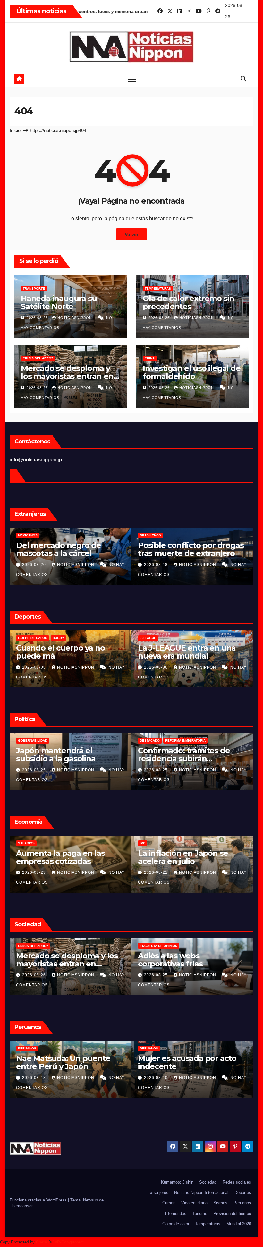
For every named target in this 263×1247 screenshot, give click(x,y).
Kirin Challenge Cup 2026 (163, 638)
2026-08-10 (34, 1077)
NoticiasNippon (75, 318)
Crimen (168, 1203)
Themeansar (21, 1205)
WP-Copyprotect (68, 1242)
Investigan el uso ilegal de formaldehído (192, 372)
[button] (243, 79)
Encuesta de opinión (36, 946)
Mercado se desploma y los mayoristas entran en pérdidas (67, 376)
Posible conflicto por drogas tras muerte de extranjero (69, 549)
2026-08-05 (156, 667)
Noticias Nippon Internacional (201, 1192)
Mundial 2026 (238, 1223)
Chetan (42, 1242)
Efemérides (175, 1213)
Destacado (28, 740)
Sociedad (207, 1182)
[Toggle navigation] (132, 79)
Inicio (15, 130)
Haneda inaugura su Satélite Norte (59, 302)
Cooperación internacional (188, 740)
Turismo (199, 1213)
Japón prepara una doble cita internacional (185, 652)
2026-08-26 (38, 318)
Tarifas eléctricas (157, 843)
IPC (20, 843)
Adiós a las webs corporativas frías (48, 959)
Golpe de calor (175, 1223)
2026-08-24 (156, 975)
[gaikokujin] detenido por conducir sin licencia (185, 1062)
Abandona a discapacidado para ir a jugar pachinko (188, 959)
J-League (26, 638)
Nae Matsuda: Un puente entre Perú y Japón (185, 549)
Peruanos (149, 535)
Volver (131, 234)
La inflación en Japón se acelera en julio (61, 857)
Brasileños (28, 535)
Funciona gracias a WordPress (39, 1200)
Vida (144, 946)
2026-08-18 (34, 564)
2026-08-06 (34, 667)
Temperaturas (158, 288)
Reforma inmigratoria (63, 740)
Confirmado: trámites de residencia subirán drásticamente (62, 758)
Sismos (220, 1203)
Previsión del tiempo (232, 1213)
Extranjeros (157, 1192)
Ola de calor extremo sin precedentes (188, 302)
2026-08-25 (34, 770)
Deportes (242, 1192)
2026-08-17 (156, 770)
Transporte (34, 288)
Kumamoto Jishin (177, 1182)
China (150, 358)
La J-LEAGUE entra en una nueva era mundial (65, 652)
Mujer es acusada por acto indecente (65, 1062)
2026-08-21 (34, 872)
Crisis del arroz (38, 358)
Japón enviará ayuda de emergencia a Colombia (182, 754)
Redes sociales (237, 1182)
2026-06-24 (156, 1077)
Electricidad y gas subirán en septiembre (191, 857)
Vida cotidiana (194, 1203)
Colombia (148, 740)
